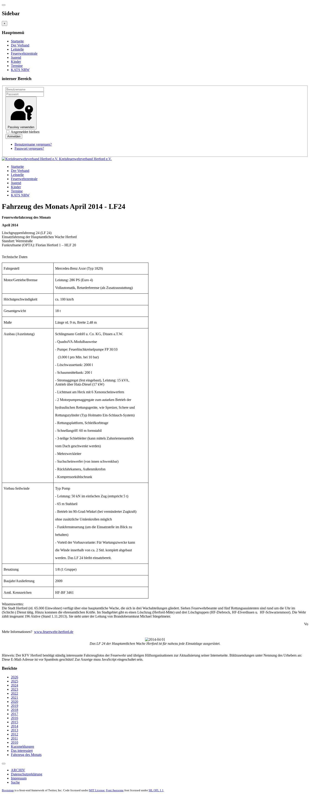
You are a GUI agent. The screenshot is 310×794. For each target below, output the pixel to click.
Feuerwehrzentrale (24, 53)
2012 (14, 734)
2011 (14, 738)
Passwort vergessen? (29, 148)
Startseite (17, 41)
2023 (14, 689)
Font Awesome (115, 790)
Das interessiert (22, 750)
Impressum (19, 778)
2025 (14, 681)
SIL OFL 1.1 (156, 790)
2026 (14, 677)
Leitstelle (17, 49)
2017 (14, 714)
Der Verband (20, 45)
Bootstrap (8, 790)
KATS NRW (20, 70)
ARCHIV (18, 770)
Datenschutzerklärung (26, 774)
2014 (14, 726)
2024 (14, 685)
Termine (17, 66)
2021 (14, 697)
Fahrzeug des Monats (26, 755)
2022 (14, 693)
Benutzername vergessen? (33, 144)
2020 (14, 702)
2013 (14, 730)
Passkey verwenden (21, 127)
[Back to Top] (3, 763)
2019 (14, 706)
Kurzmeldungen (22, 746)
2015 (14, 722)
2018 (14, 710)
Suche (15, 782)
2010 (14, 742)
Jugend (16, 57)
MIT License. (97, 790)
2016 (14, 718)
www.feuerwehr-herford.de (53, 632)
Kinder (16, 62)
